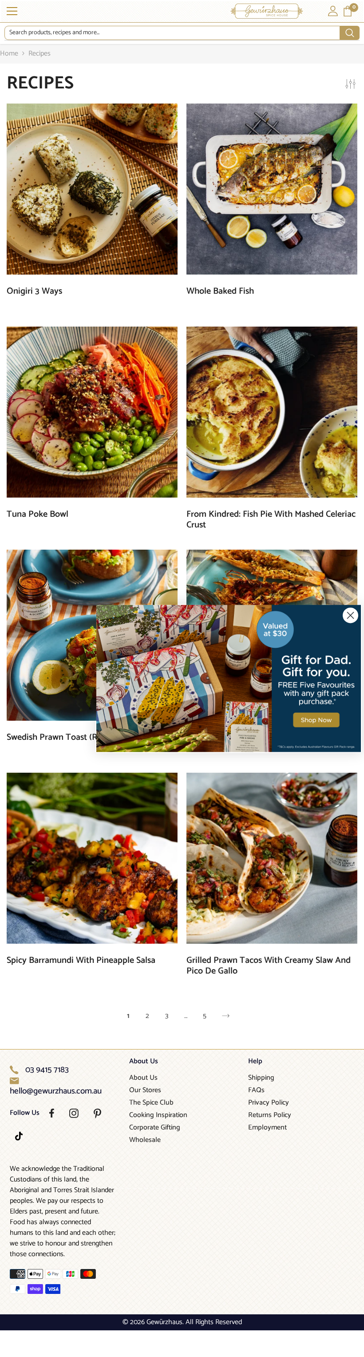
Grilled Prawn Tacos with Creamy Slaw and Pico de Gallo (268, 966)
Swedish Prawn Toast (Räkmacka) (70, 737)
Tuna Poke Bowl (37, 514)
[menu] (12, 11)
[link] (228, 678)
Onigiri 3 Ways (34, 291)
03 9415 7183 (47, 1070)
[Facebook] (51, 1113)
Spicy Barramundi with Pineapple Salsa (81, 960)
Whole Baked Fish (220, 291)
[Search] (182, 33)
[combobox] (172, 33)
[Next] (225, 1016)
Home (9, 53)
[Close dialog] (350, 615)
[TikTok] (19, 1136)
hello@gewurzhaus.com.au (56, 1091)
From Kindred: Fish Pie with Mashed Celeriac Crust (271, 520)
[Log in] (333, 11)
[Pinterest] (97, 1113)
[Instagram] (74, 1113)
